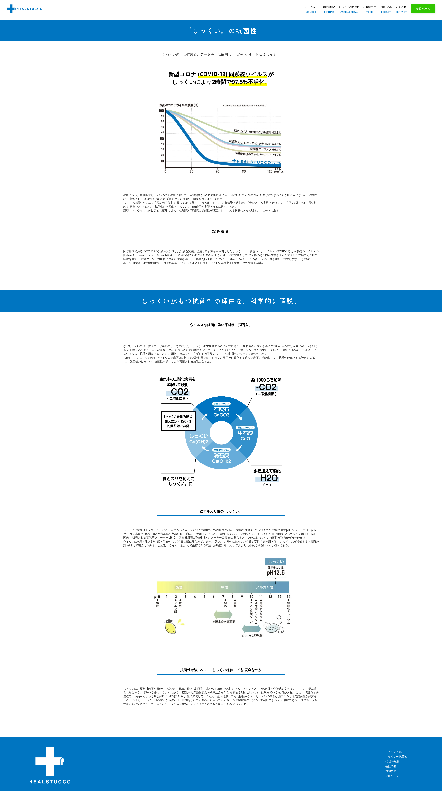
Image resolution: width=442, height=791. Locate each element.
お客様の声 (369, 7)
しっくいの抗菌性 (349, 7)
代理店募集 (392, 761)
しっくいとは (311, 7)
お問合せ (401, 7)
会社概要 (390, 766)
